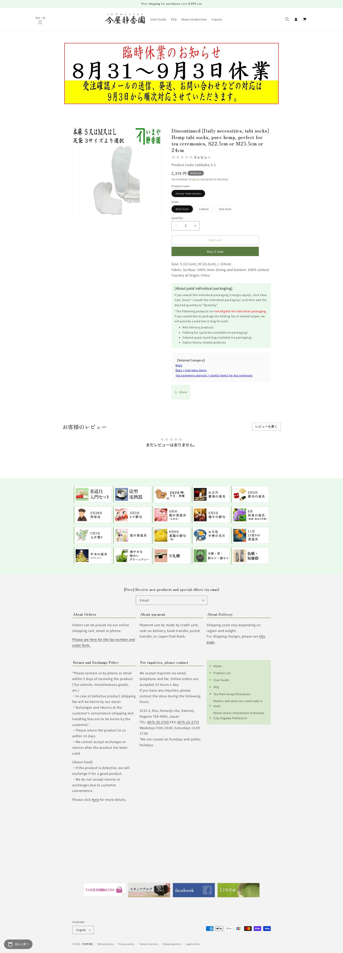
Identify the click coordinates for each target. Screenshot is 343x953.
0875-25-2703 (158, 722)
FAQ (216, 687)
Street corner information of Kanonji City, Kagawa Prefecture (238, 715)
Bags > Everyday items (191, 370)
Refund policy (106, 943)
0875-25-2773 (188, 722)
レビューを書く (266, 426)
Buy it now (215, 251)
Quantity (177, 218)
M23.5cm (184, 210)
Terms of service (148, 943)
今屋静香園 (87, 943)
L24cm (206, 210)
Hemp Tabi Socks (190, 194)
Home (217, 666)
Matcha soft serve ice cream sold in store (238, 703)
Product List (221, 673)
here (95, 799)
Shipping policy (172, 943)
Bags (178, 365)
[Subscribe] (202, 600)
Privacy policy (127, 943)
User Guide (221, 680)
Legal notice (192, 943)
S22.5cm (227, 210)
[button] (41, 22)
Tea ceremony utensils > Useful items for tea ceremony (214, 375)
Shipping (193, 179)
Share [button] (183, 392)
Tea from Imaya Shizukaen (232, 694)
